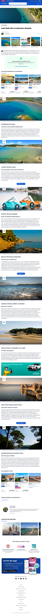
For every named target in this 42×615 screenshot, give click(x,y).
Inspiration (16, 6)
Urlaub (6, 6)
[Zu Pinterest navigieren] (23, 579)
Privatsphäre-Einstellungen (21, 597)
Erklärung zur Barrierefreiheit (21, 605)
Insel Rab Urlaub (10, 6)
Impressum (21, 609)
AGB (21, 601)
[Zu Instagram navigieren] (18, 579)
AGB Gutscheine (21, 603)
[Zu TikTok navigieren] (21, 579)
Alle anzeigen (3, 73)
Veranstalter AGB (21, 590)
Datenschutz (21, 595)
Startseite (2, 6)
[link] (38, 4)
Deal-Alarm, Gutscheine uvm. (21, 588)
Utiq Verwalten (21, 599)
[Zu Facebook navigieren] (16, 579)
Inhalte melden (21, 586)
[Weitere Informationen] (22, 490)
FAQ (21, 584)
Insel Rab (38, 50)
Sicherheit (21, 607)
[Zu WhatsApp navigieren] (26, 579)
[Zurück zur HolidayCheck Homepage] (4, 3)
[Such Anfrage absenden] (26, 3)
